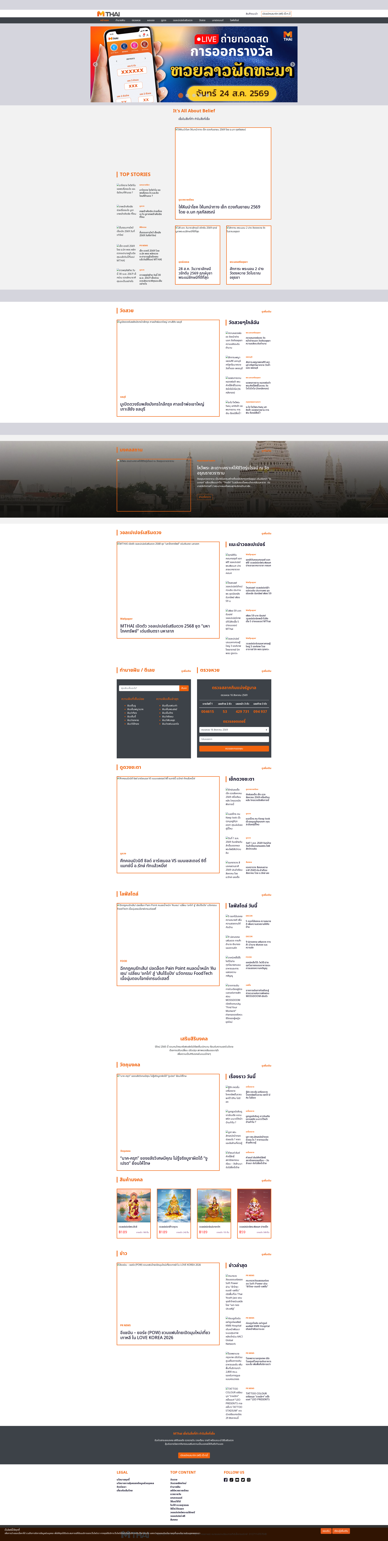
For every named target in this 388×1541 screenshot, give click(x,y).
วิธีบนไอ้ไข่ (175, 1501)
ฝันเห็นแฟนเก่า (169, 706)
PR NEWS (143, 245)
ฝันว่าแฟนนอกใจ (170, 724)
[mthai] (108, 13)
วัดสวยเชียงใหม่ (178, 1483)
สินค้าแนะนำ (252, 14)
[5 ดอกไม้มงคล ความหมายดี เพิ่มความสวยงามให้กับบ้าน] (234, 922)
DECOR (249, 915)
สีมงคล (249, 862)
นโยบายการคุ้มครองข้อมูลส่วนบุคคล (135, 1483)
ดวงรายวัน (175, 1494)
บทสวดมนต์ (217, 20)
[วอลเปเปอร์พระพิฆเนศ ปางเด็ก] (254, 1205)
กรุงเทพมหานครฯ (253, 401)
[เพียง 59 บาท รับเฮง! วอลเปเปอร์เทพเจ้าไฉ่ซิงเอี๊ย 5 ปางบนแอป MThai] (234, 620)
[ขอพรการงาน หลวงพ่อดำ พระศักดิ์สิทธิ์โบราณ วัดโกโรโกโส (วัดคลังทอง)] (234, 385)
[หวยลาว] (194, 100)
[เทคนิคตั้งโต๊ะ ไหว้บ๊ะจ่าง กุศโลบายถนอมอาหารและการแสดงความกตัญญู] (234, 967)
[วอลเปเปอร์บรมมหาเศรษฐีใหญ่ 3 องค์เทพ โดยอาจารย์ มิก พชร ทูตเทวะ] (234, 646)
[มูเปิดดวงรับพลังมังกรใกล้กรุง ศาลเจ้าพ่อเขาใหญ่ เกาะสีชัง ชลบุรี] (168, 356)
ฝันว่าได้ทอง (133, 724)
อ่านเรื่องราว (205, 497)
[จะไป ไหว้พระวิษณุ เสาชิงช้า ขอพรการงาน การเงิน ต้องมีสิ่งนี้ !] (234, 408)
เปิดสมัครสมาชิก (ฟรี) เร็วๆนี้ (194, 1455)
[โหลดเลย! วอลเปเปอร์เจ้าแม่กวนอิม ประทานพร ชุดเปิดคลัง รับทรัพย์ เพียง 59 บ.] (234, 592)
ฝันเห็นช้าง (167, 713)
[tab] (180, 95)
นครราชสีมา (144, 184)
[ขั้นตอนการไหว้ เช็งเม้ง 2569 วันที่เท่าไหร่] (126, 231)
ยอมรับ (326, 1531)
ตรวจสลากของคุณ (234, 748)
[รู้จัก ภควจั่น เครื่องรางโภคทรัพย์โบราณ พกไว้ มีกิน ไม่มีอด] (234, 1094)
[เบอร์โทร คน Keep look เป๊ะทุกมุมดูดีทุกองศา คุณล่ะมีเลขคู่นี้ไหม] (234, 821)
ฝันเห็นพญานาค (135, 709)
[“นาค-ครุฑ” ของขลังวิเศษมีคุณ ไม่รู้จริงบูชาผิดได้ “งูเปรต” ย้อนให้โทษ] (168, 1110)
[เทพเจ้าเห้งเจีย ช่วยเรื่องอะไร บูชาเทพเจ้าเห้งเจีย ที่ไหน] (126, 210)
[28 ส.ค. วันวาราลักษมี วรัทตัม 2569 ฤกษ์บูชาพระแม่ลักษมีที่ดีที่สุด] (198, 241)
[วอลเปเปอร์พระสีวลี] (133, 1205)
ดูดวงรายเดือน (186, 200)
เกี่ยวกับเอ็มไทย (125, 1490)
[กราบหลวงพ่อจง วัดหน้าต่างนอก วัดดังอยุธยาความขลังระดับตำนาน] (234, 340)
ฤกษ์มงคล (184, 262)
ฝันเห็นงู (131, 706)
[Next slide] (292, 64)
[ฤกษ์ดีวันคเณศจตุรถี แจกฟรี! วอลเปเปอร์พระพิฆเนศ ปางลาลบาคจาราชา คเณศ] (234, 564)
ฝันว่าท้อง (132, 713)
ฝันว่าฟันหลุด (168, 720)
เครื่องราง (250, 1086)
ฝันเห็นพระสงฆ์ (169, 709)
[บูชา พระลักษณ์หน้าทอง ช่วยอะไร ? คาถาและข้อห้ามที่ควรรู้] (234, 1137)
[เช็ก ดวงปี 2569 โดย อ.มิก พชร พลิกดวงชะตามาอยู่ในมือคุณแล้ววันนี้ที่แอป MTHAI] (126, 253)
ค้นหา (184, 688)
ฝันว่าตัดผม (167, 716)
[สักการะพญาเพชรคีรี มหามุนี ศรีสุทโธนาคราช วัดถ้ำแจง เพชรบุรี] (234, 363)
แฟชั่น (248, 985)
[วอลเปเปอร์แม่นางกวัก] (214, 1205)
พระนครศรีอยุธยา (239, 262)
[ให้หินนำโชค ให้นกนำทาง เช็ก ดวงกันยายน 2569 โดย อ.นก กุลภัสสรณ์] (223, 161)
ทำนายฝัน (120, 20)
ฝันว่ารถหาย (133, 720)
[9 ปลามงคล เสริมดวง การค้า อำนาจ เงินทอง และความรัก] (234, 942)
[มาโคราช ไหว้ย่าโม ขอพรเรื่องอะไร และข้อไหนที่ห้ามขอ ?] (126, 189)
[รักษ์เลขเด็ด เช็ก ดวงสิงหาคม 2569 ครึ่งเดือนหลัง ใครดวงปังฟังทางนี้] (234, 797)
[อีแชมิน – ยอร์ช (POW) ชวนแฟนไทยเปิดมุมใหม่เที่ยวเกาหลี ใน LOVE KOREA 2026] (168, 1292)
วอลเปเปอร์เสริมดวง (182, 20)
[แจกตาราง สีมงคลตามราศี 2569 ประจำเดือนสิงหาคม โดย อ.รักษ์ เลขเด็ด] (234, 870)
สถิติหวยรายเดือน (179, 1490)
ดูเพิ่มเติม (266, 311)
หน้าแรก (104, 20)
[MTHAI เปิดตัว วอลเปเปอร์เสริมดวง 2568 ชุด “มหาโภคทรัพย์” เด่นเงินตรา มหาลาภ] (168, 578)
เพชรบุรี (249, 357)
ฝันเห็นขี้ (131, 716)
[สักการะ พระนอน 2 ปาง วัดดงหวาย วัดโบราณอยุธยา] (249, 241)
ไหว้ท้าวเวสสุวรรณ (179, 1505)
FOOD (123, 961)
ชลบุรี (123, 397)
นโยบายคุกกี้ (123, 1479)
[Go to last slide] (95, 64)
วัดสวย (202, 20)
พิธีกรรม (142, 227)
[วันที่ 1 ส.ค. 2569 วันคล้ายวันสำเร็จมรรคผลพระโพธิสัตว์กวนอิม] (234, 845)
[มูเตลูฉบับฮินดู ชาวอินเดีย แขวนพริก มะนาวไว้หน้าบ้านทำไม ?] (234, 1117)
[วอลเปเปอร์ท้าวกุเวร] (174, 1205)
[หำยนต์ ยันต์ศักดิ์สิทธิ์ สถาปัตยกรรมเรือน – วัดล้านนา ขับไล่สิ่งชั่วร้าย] (234, 1160)
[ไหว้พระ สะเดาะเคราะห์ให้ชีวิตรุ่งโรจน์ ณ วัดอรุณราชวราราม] (154, 485)
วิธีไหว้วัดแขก (177, 1509)
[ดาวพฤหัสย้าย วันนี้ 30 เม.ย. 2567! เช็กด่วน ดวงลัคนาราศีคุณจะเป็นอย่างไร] (126, 275)
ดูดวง (141, 206)
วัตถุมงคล (125, 1151)
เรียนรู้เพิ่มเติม (341, 1531)
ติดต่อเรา (121, 1487)
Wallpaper (126, 619)
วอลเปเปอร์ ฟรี (177, 1516)
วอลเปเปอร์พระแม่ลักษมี (182, 1512)
